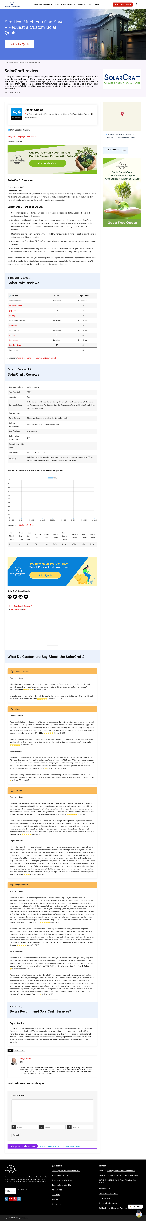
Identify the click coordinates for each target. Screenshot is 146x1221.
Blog (89, 4)
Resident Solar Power (11, 62)
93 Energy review (23, 1189)
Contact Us (56, 1204)
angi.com (12, 335)
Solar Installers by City (61, 1185)
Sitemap (55, 1199)
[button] (122, 114)
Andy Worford (25, 1059)
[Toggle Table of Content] (123, 150)
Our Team (56, 1194)
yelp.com (12, 311)
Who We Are (57, 1190)
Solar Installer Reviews (64, 4)
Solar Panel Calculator (61, 1175)
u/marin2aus (16, 609)
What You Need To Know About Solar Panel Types (59, 1146)
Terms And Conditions (108, 1193)
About (80, 4)
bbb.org (12, 316)
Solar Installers (23, 62)
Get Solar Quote (124, 5)
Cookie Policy (104, 1198)
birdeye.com (13, 340)
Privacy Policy (104, 1189)
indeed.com (13, 325)
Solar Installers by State (62, 1180)
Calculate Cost (47, 163)
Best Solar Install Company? (20, 606)
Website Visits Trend (26, 525)
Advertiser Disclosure (15, 141)
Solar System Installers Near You (66, 1170)
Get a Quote (45, 575)
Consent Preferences (108, 1203)
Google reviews (15, 345)
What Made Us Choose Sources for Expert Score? (36, 358)
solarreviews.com (15, 306)
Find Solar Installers (42, 4)
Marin (25, 609)
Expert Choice (19, 1050)
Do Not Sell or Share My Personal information (118, 1208)
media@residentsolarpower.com (121, 1170)
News (96, 4)
